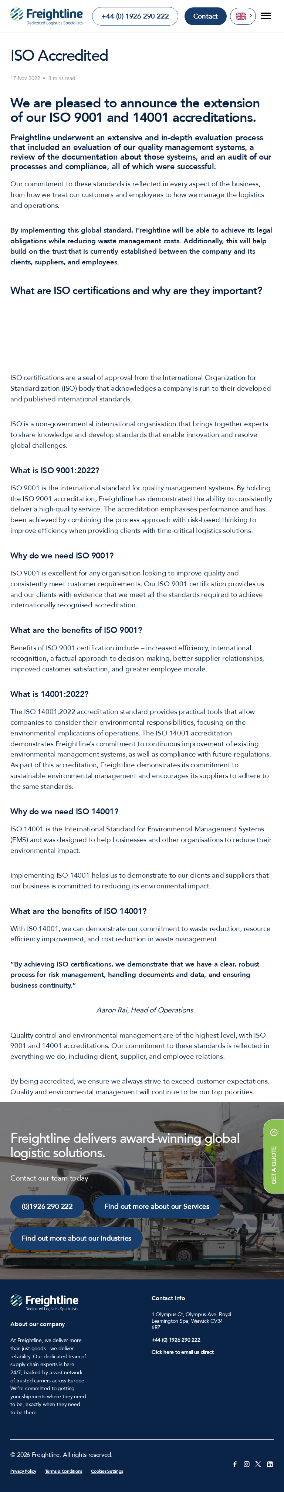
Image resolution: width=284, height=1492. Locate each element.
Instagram (246, 1464)
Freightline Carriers (46, 16)
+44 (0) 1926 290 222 (135, 16)
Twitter (258, 1464)
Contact (205, 16)
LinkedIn (270, 1464)
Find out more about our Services (157, 1206)
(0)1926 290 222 (47, 1206)
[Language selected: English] (243, 16)
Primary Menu (265, 16)
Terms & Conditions (63, 1471)
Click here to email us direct (183, 1352)
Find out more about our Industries (76, 1238)
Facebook (235, 1464)
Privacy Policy (23, 1471)
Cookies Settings (107, 1471)
